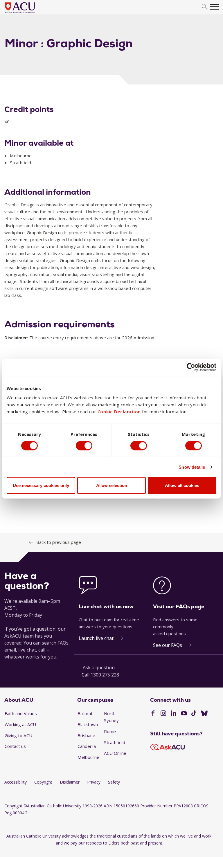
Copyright (43, 782)
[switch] (84, 445)
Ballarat (85, 713)
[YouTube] (184, 713)
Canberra (87, 746)
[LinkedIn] (173, 713)
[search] (204, 7)
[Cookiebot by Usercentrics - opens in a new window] (191, 367)
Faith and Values (21, 713)
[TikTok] (193, 713)
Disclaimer (70, 782)
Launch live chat (96, 638)
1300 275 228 (105, 675)
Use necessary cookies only (41, 485)
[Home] (29, 13)
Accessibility (15, 782)
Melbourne (88, 757)
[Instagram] (163, 713)
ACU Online (115, 753)
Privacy (93, 782)
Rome (110, 731)
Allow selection (111, 485)
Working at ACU (20, 724)
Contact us (15, 746)
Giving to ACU (18, 735)
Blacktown (88, 724)
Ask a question (99, 667)
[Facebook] (153, 713)
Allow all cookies (182, 485)
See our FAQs (167, 645)
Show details (192, 466)
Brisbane (86, 735)
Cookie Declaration (119, 411)
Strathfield (114, 742)
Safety (114, 782)
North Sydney (111, 716)
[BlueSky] (204, 713)
